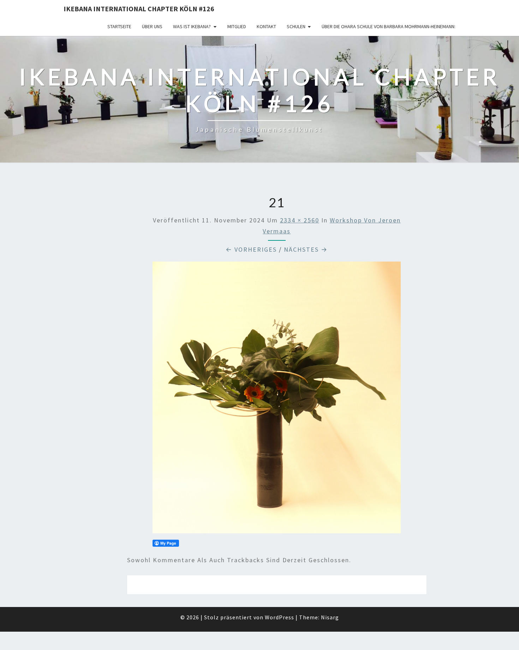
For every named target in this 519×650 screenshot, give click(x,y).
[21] (277, 400)
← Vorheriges (251, 249)
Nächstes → (306, 249)
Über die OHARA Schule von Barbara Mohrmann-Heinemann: (388, 26)
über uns (152, 26)
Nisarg (330, 617)
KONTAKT (266, 26)
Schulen (296, 26)
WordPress (279, 617)
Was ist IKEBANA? (192, 26)
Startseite (119, 26)
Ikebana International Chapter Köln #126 (139, 8)
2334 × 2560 (299, 220)
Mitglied (236, 26)
